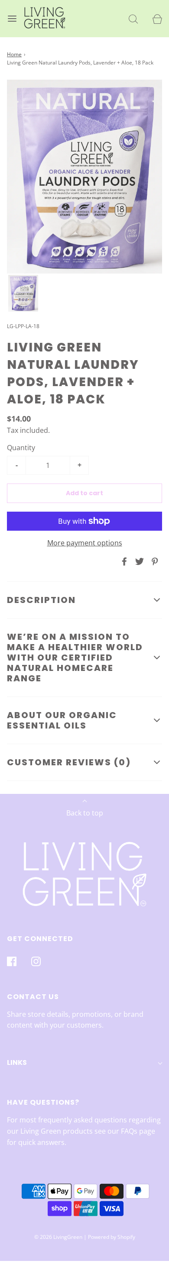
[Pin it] (153, 561)
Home (14, 54)
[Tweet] (138, 561)
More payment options (84, 543)
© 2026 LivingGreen (58, 1237)
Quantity (21, 447)
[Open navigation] (12, 19)
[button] (23, 293)
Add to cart (84, 493)
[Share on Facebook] (123, 561)
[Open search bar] (133, 19)
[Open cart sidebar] (157, 19)
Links (17, 1062)
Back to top (84, 813)
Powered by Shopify (111, 1237)
